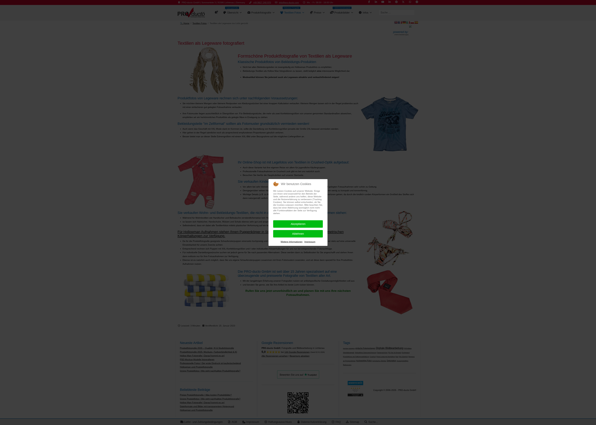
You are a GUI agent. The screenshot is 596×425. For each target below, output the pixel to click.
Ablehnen (298, 233)
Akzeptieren (298, 224)
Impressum (309, 241)
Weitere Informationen (292, 241)
